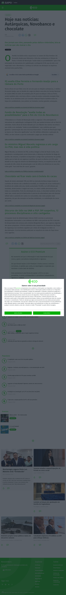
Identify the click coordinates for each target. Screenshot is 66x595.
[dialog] (33, 297)
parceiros (18, 288)
